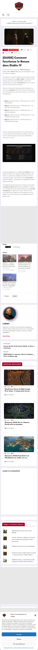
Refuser (19, 639)
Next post (6, 351)
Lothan (30, 50)
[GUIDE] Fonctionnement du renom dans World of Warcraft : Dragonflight (9, 284)
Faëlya (8, 387)
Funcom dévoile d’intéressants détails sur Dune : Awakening (19, 347)
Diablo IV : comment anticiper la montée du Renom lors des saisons (9, 264)
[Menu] (3, 15)
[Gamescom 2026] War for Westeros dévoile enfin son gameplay (17, 423)
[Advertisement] (19, 225)
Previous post (7, 343)
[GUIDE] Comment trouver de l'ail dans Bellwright (23, 546)
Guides (5, 50)
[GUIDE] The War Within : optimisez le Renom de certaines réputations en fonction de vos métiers (25, 265)
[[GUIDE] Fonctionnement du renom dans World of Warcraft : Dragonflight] (9, 277)
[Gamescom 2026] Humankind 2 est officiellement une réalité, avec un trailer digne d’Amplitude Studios (17, 457)
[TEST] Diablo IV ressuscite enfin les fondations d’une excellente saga (18, 355)
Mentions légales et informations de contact (23, 648)
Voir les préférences (19, 644)
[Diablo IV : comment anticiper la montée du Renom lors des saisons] (9, 258)
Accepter (19, 634)
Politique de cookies (8, 648)
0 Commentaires (16, 53)
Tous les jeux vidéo (13, 50)
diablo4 (24, 50)
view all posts (6, 336)
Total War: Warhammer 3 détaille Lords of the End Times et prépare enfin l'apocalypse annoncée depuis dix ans (23, 539)
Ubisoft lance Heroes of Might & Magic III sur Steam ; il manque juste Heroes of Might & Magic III (17, 390)
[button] (35, 615)
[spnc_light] (8, 14)
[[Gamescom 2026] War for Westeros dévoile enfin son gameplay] (19, 411)
